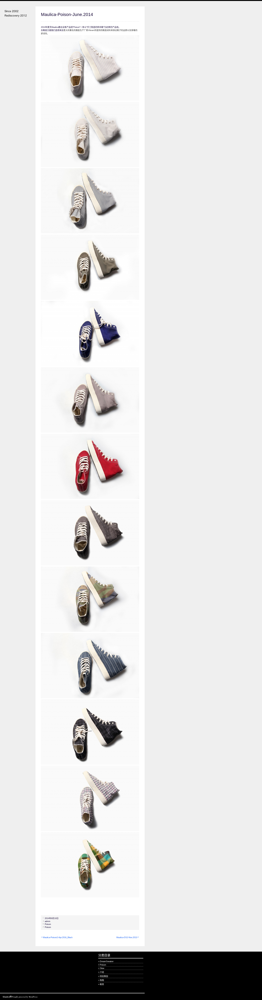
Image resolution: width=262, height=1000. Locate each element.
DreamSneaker (107, 961)
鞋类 (102, 984)
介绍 (102, 972)
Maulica (6, 997)
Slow (102, 968)
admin (47, 921)
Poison (48, 924)
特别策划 (104, 976)
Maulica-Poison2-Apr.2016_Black (58, 937)
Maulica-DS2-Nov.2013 (126, 937)
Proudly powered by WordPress (25, 996)
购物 (102, 980)
